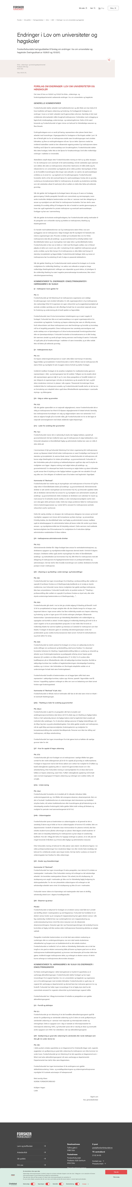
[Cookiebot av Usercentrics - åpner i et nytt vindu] (13, 1184)
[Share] (109, 60)
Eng (102, 8)
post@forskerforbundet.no (102, 1147)
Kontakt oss (96, 1161)
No (99, 8)
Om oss (20, 1165)
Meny (112, 8)
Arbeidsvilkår (22, 1152)
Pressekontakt (97, 1163)
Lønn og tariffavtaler (25, 1146)
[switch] (48, 1184)
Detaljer (84, 1184)
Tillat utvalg (116, 1177)
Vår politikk (21, 1158)
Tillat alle (116, 1172)
